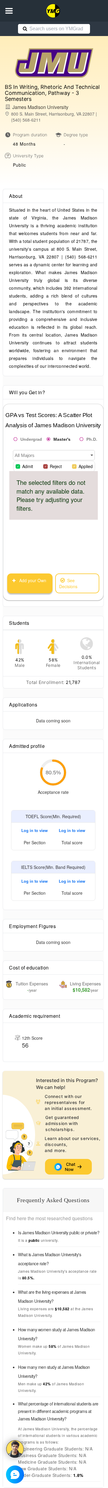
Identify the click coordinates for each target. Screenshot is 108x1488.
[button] (9, 10)
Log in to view (34, 830)
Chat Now (70, 1167)
